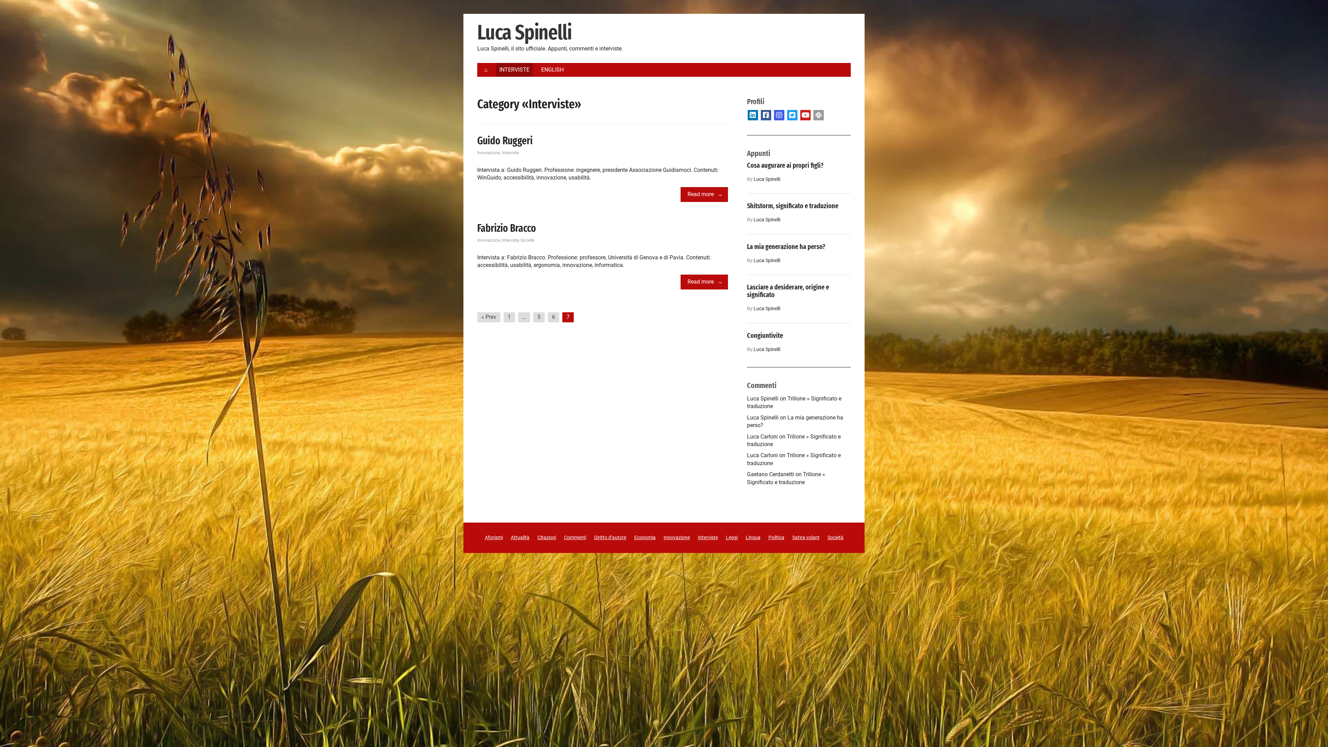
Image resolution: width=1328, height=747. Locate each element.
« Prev (488, 317)
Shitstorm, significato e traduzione (792, 206)
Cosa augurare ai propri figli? (785, 165)
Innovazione (488, 152)
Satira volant (806, 537)
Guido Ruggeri (505, 141)
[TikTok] (818, 115)
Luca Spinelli (524, 33)
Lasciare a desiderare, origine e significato (788, 291)
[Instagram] (779, 115)
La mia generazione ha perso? (786, 246)
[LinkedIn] (753, 115)
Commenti (575, 537)
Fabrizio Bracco (506, 228)
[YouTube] (805, 115)
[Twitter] (792, 115)
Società (527, 240)
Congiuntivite (765, 335)
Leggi (732, 537)
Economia (645, 537)
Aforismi (494, 537)
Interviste (510, 152)
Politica (776, 537)
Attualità (520, 537)
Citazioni (546, 537)
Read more (701, 194)
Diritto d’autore (610, 537)
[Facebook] (766, 115)
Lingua (753, 537)
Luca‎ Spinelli (767, 179)
